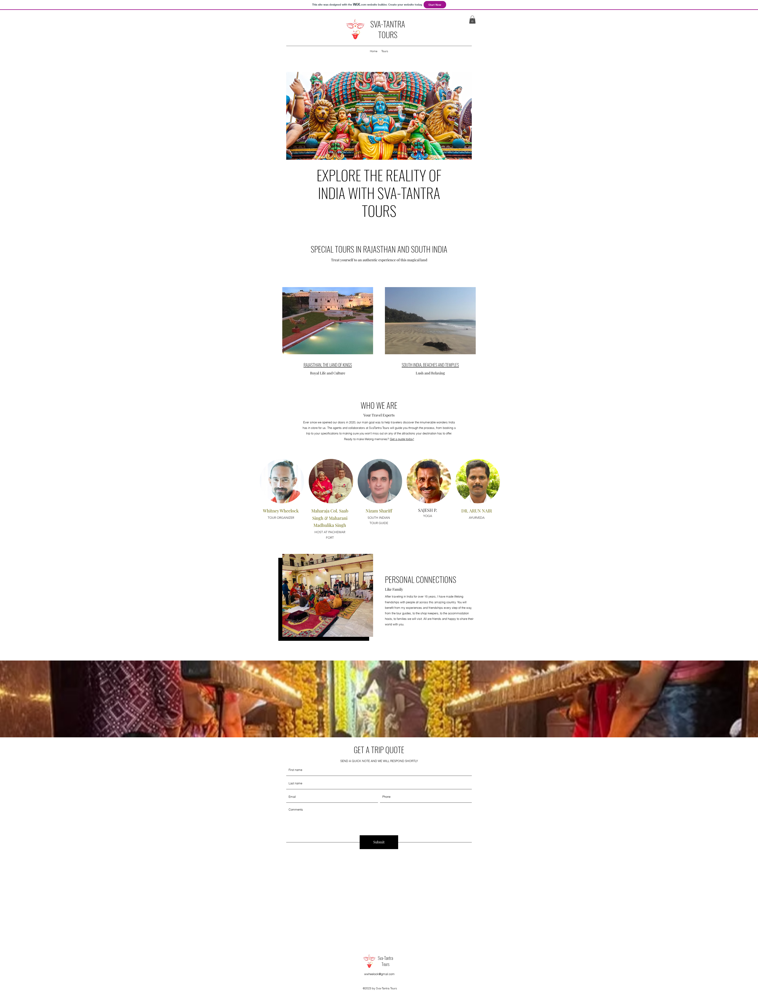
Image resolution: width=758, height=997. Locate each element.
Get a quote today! (402, 439)
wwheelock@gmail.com (379, 974)
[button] (472, 20)
